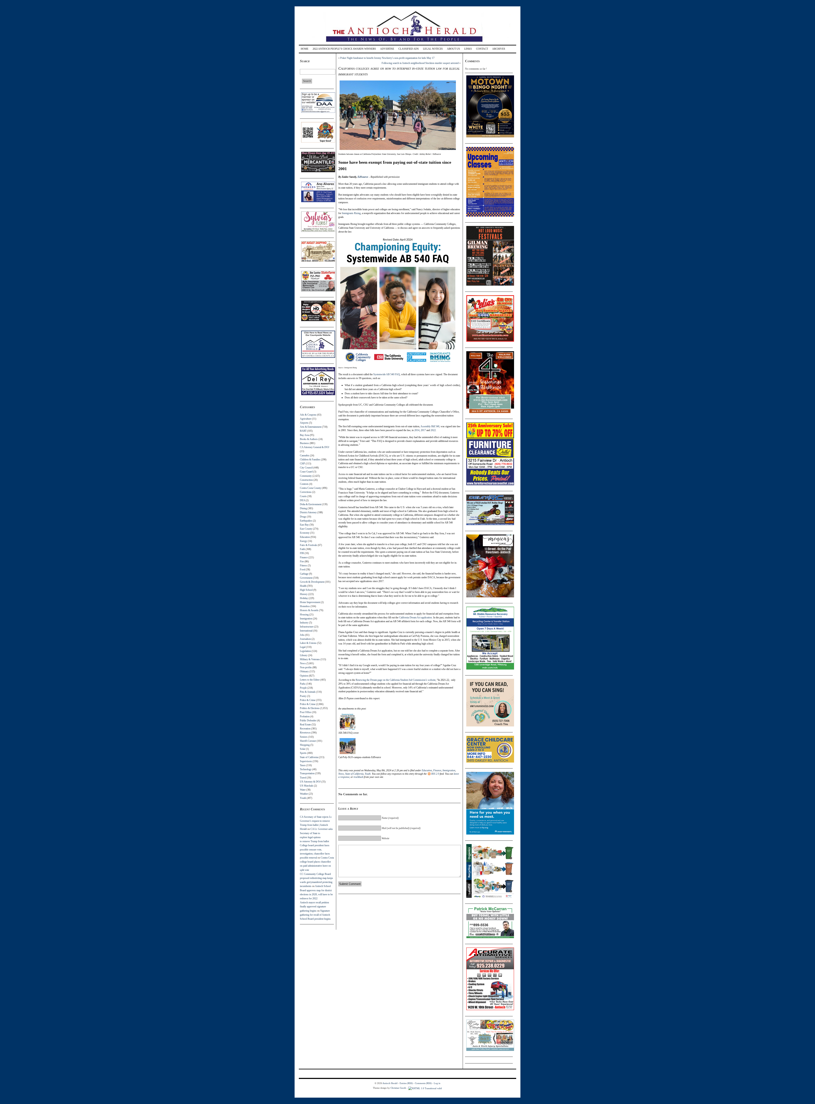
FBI (302, 553)
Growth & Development (312, 581)
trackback (358, 776)
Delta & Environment (310, 504)
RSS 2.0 (435, 773)
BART (303, 430)
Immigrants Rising (351, 213)
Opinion (304, 675)
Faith (302, 549)
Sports (303, 753)
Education (305, 537)
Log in (437, 1083)
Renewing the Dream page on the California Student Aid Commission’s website (396, 679)
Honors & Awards (309, 610)
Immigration (306, 618)
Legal (302, 647)
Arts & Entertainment (310, 426)
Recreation (305, 728)
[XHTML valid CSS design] (425, 1088)
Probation (305, 716)
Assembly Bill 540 (429, 426)
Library (303, 655)
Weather (304, 793)
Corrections (306, 492)
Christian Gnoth (398, 1088)
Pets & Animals (308, 691)
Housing (304, 614)
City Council (306, 467)
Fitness (303, 565)
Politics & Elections (310, 708)
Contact (482, 48)
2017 (423, 430)
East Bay (304, 524)
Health (303, 585)
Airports (304, 422)
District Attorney (308, 512)
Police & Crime (307, 700)
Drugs (303, 516)
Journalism (305, 638)
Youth (303, 798)
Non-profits (306, 667)
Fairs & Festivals (308, 545)
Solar (302, 748)
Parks (303, 683)
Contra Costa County (310, 487)
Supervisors (306, 761)
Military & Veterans (310, 659)
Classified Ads (408, 48)
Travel (303, 777)
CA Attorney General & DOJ (314, 447)
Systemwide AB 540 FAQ (386, 374)
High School (306, 589)
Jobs (302, 634)
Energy (303, 541)
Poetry (303, 696)
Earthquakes (306, 520)
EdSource (363, 176)
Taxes (303, 765)
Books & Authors (309, 439)
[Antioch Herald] (406, 43)
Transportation (307, 773)
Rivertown (305, 732)
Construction (306, 479)
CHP (302, 463)
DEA (302, 500)
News (303, 663)
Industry (304, 622)
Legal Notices (433, 48)
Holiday (304, 598)
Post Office (305, 712)
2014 (416, 430)
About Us (453, 48)
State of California (309, 757)
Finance (304, 557)
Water (303, 789)
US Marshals (306, 785)
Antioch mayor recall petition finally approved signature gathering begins (314, 906)
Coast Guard (306, 471)
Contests (304, 483)
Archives (498, 48)
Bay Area (304, 435)
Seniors (304, 736)
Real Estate (305, 724)
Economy (304, 532)
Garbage (304, 573)
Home (304, 48)
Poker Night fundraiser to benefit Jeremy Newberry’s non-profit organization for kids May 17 (387, 57)
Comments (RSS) (423, 1083)
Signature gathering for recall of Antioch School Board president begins (315, 914)
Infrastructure (306, 626)
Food (302, 569)
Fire (302, 561)
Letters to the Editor (310, 679)
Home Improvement (310, 602)
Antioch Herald (390, 1083)
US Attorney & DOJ (310, 781)
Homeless (305, 606)
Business (304, 443)
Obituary (304, 671)
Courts (303, 496)
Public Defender (308, 720)
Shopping (305, 744)
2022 (433, 430)
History (304, 594)
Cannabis (304, 455)
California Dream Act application (415, 617)
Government (306, 577)
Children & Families (310, 459)
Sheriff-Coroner (308, 740)
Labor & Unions (308, 643)
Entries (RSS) (406, 1083)
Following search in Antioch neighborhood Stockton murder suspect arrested (420, 63)
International (306, 630)
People (303, 687)
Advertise (387, 48)
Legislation (305, 651)
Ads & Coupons (308, 414)
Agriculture (305, 418)
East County (306, 528)
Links (468, 48)
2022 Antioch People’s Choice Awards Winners (344, 48)
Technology (306, 769)
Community (306, 475)
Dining (303, 508)
